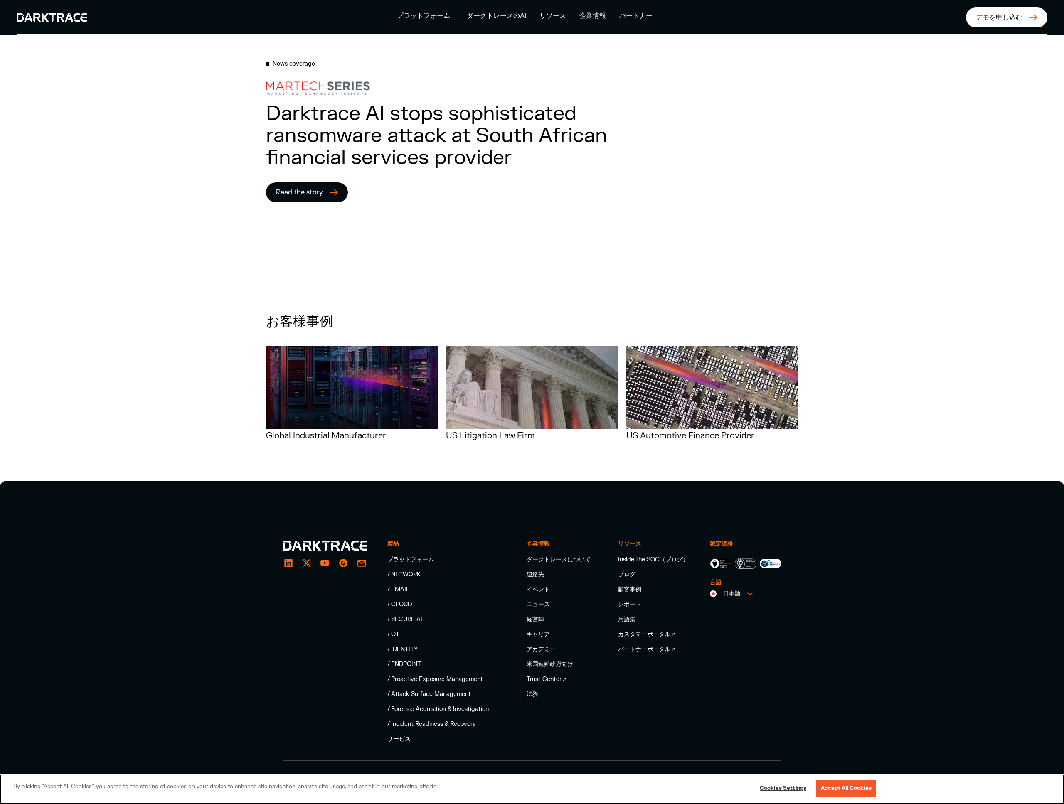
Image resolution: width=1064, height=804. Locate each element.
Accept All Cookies (846, 788)
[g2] (343, 563)
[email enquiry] (361, 563)
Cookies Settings (783, 788)
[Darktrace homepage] (325, 546)
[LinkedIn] (288, 563)
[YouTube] (325, 563)
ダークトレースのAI (496, 16)
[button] (423, 15)
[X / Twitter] (307, 563)
